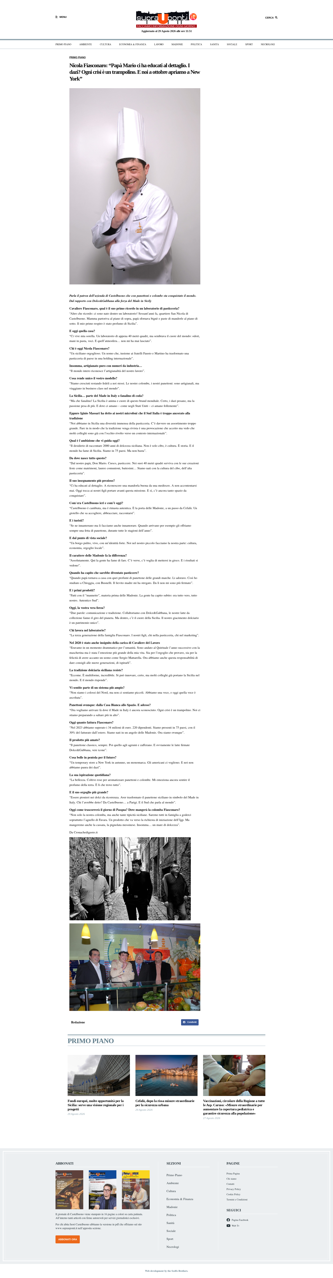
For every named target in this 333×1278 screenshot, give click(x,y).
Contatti (230, 1184)
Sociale (232, 44)
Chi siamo (231, 1178)
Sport (249, 44)
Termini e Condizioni (237, 1199)
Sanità (214, 44)
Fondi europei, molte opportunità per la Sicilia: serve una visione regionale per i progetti (96, 1105)
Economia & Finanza (132, 44)
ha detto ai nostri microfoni (119, 413)
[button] (190, 1022)
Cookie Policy (233, 1194)
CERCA (269, 17)
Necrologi (268, 44)
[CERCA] (276, 17)
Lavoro (159, 44)
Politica (196, 44)
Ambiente (85, 44)
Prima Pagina (233, 1173)
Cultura (105, 44)
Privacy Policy (234, 1189)
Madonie (177, 44)
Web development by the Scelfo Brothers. (166, 1271)
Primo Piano (63, 44)
